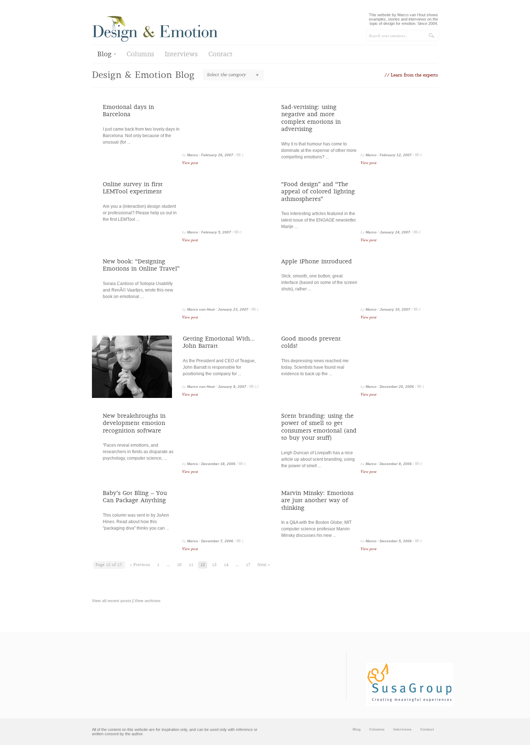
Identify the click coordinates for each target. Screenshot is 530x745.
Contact (220, 54)
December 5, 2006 (396, 541)
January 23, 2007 (233, 309)
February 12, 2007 (396, 155)
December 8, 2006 (396, 464)
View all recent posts (111, 601)
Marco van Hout (201, 309)
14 (226, 565)
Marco (192, 155)
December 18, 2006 (218, 464)
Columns (140, 54)
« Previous (140, 565)
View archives (147, 601)
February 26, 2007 (217, 155)
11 (191, 565)
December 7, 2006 (217, 541)
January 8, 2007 (232, 387)
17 (248, 565)
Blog (104, 54)
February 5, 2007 (216, 232)
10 (179, 565)
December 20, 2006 (397, 387)
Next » (263, 565)
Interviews (181, 54)
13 (214, 565)
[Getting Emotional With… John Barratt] (132, 396)
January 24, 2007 (395, 232)
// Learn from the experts (411, 75)
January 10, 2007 (395, 309)
